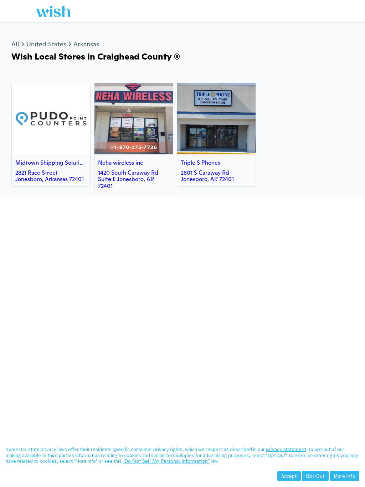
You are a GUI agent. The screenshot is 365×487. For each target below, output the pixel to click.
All (15, 44)
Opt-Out (315, 476)
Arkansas (86, 44)
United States (46, 44)
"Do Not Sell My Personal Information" (166, 461)
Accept (289, 476)
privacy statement (286, 449)
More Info (344, 476)
